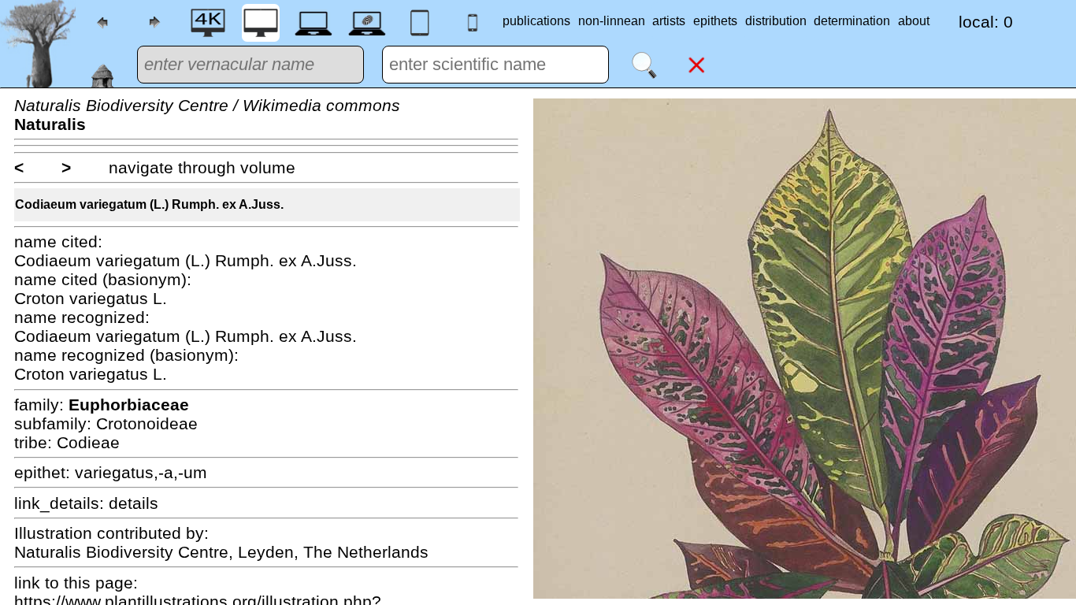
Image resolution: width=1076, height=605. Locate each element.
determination (852, 21)
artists (668, 21)
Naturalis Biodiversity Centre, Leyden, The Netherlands (221, 552)
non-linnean (611, 21)
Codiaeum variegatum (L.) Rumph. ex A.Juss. (149, 204)
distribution (776, 21)
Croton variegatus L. (90, 298)
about (913, 21)
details (133, 503)
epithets (715, 21)
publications (536, 21)
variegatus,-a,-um (141, 472)
